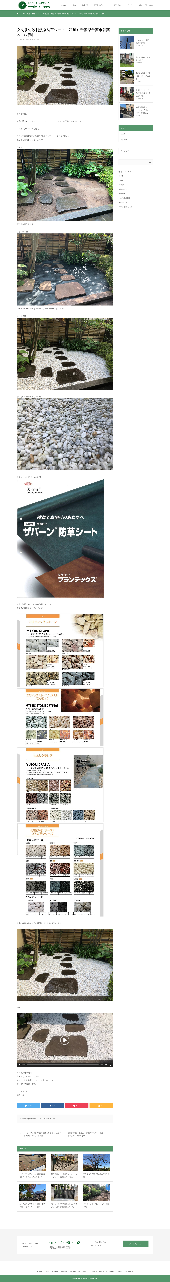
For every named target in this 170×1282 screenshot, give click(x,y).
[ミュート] (106, 1065)
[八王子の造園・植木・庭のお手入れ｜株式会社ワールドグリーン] (34, 5)
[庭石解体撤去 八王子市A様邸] (127, 60)
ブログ (129, 5)
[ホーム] (17, 13)
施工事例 (36, 40)
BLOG (27, 40)
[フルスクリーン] (110, 1065)
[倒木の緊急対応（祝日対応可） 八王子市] (127, 77)
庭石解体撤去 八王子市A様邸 (143, 58)
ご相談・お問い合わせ (145, 5)
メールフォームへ (135, 1244)
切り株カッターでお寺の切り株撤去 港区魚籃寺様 (143, 93)
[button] (64, 1040)
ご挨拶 (74, 5)
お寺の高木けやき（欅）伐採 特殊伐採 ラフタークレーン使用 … (32, 1205)
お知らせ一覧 (123, 202)
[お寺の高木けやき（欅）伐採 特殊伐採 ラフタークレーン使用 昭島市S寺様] (32, 1192)
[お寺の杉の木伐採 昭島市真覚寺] (127, 42)
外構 (31, 40)
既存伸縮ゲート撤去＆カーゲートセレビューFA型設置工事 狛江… (64, 1175)
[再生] (20, 1065)
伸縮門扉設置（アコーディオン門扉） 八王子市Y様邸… (143, 110)
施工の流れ (117, 5)
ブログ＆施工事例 (124, 198)
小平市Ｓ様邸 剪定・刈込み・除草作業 (96, 1205)
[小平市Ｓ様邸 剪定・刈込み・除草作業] (96, 1192)
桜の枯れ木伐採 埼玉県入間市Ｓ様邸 (96, 1175)
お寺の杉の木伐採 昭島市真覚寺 (143, 41)
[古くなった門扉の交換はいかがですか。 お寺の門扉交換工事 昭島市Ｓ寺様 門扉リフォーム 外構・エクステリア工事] (64, 1192)
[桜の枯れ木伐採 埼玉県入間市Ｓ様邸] (96, 1162)
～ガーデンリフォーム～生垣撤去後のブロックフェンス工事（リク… (32, 1175)
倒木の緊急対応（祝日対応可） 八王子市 (143, 76)
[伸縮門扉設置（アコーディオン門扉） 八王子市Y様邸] (127, 111)
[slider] (63, 1064)
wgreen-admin (31, 1119)
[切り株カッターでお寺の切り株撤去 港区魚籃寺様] (127, 94)
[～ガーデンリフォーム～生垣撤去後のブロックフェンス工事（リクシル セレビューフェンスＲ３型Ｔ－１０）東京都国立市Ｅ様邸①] (32, 1162)
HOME (63, 5)
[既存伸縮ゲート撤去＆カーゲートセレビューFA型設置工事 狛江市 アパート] (64, 1162)
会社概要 (85, 5)
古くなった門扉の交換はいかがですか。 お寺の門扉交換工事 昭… (64, 1205)
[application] (65, 1040)
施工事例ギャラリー (101, 5)
